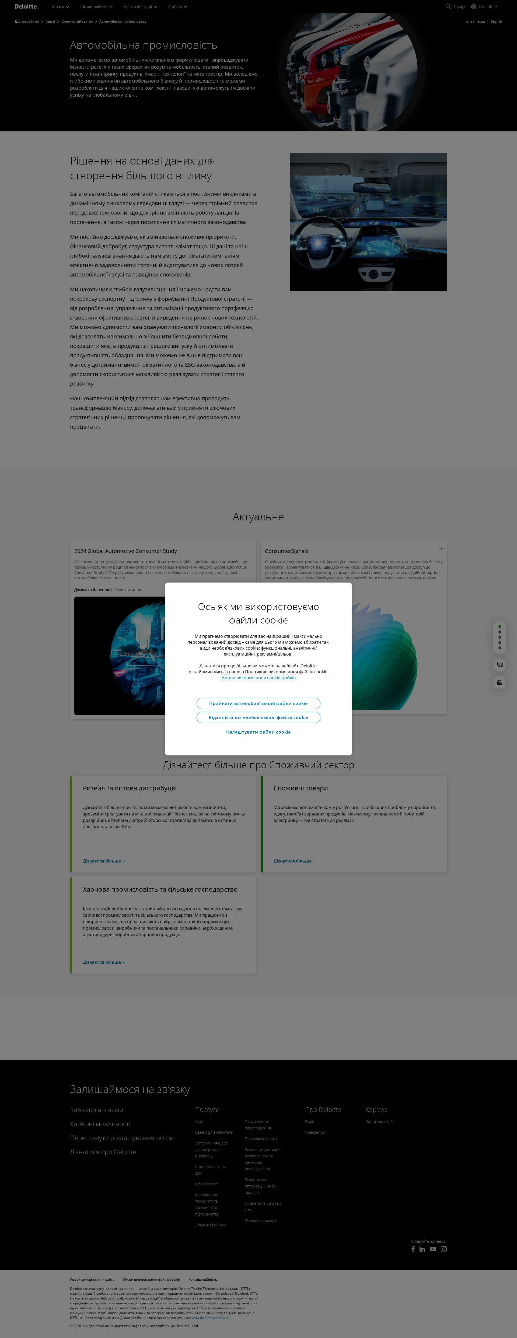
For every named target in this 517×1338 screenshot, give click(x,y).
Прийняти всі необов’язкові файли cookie (258, 703)
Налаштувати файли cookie (258, 732)
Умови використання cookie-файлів (259, 678)
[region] (258, 669)
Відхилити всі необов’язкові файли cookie (258, 717)
